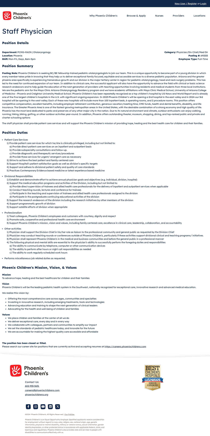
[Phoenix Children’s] (17, 15)
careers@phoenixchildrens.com (42, 390)
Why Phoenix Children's (103, 15)
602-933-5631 (32, 386)
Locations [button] (199, 15)
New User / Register (186, 3)
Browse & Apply (136, 15)
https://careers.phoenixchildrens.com (125, 346)
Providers (178, 15)
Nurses (159, 15)
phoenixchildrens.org (36, 394)
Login (203, 3)
